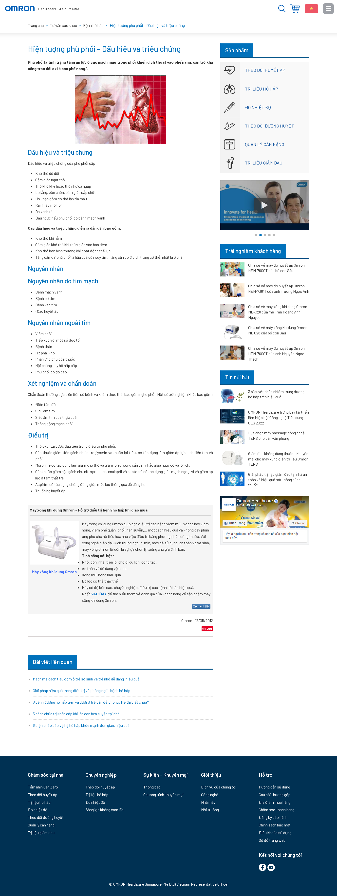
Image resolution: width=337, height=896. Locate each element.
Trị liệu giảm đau (263, 162)
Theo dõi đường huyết (269, 125)
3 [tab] (265, 235)
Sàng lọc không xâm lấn (105, 809)
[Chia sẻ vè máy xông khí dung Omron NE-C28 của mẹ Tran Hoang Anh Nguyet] (232, 312)
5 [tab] (274, 235)
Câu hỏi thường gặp (274, 794)
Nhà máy (208, 802)
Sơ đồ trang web (272, 840)
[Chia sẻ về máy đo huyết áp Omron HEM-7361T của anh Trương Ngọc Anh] (232, 291)
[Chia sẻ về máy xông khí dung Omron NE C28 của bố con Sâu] (232, 333)
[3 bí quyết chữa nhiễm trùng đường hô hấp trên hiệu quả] (232, 397)
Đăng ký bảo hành (273, 817)
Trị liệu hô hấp (261, 88)
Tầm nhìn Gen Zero (43, 787)
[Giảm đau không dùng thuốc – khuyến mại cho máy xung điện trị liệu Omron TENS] (232, 459)
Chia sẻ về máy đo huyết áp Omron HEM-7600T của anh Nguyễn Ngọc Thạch (276, 353)
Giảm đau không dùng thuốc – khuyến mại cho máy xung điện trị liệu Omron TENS (278, 458)
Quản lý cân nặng (264, 144)
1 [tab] (256, 235)
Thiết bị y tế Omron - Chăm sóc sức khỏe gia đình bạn (42, 8)
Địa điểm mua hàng (295, 9)
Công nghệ (209, 794)
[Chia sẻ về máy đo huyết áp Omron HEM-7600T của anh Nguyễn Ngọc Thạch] (232, 353)
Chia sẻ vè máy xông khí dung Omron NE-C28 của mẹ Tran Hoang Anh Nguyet (277, 312)
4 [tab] (269, 235)
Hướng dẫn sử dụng (274, 787)
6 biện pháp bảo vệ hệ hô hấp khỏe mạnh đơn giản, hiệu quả (81, 725)
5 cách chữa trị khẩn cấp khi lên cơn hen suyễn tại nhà (76, 713)
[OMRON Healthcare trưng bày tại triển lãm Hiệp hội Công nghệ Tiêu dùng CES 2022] (232, 417)
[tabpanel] (264, 205)
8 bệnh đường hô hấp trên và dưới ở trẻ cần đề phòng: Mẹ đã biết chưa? (91, 702)
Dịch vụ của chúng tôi (218, 787)
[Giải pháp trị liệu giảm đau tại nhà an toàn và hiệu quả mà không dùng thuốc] (232, 479)
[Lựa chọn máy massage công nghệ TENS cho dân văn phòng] (232, 438)
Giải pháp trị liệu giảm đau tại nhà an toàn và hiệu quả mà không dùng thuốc (277, 479)
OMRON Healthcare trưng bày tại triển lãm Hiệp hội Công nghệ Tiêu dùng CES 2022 (278, 417)
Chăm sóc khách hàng (276, 809)
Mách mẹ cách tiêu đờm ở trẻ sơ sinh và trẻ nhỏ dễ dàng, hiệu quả (86, 679)
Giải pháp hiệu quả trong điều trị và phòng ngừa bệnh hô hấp (81, 690)
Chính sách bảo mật (275, 825)
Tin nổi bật (237, 377)
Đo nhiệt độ (258, 107)
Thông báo (152, 787)
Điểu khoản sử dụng (275, 832)
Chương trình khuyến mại (163, 794)
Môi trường (210, 809)
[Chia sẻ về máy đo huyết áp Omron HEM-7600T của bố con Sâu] (232, 270)
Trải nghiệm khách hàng (253, 251)
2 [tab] (260, 235)
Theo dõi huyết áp (265, 70)
